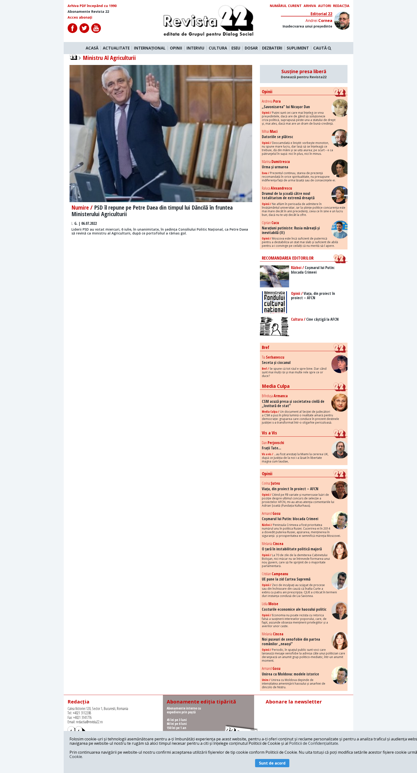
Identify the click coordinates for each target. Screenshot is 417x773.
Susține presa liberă (304, 73)
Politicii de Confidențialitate (313, 743)
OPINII (176, 48)
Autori (324, 6)
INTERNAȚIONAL (150, 48)
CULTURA (218, 48)
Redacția (341, 6)
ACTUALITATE (116, 48)
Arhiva (310, 6)
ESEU (235, 48)
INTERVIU (195, 48)
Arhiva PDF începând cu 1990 (92, 6)
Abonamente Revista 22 (88, 12)
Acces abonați (80, 17)
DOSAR (251, 48)
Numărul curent (286, 6)
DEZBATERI (272, 48)
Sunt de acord (272, 763)
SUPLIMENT (298, 48)
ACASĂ (92, 48)
